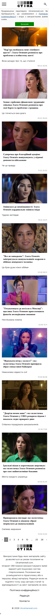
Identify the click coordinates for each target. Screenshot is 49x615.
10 (27, 539)
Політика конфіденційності (24, 590)
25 (36, 539)
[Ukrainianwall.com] (25, 4)
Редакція (24, 595)
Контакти (24, 601)
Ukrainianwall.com (28, 608)
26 (42, 539)
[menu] (4, 4)
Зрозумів (25, 24)
